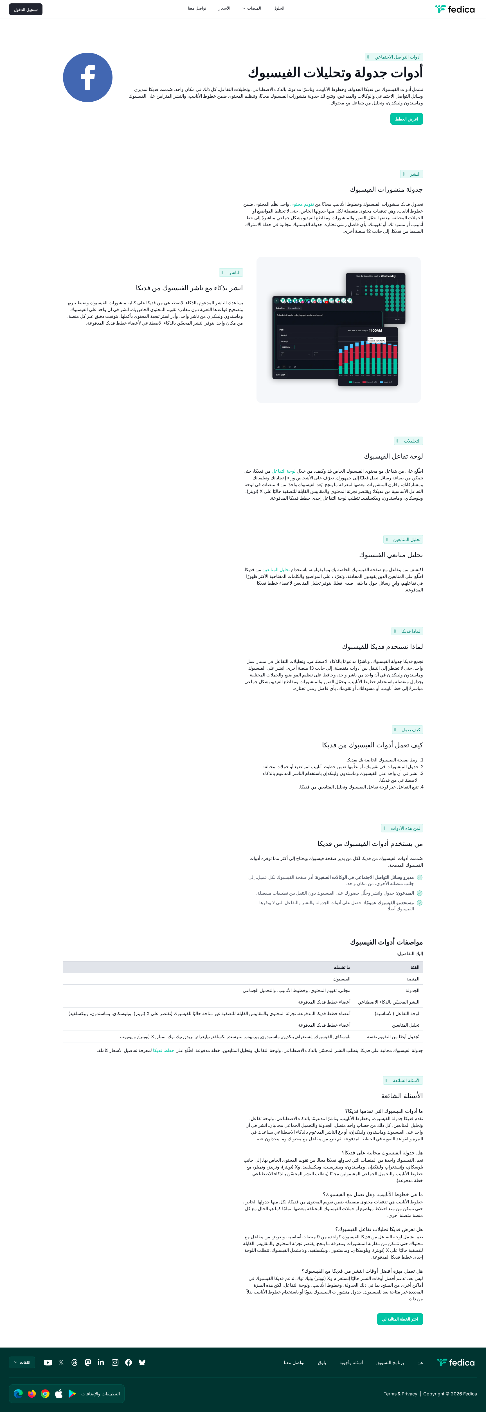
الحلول (278, 8)
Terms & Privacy (400, 1394)
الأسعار (224, 8)
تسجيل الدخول (26, 9)
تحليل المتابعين (276, 569)
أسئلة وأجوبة (351, 1362)
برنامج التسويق (390, 1362)
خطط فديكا (163, 1050)
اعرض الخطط (406, 119)
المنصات (254, 8)
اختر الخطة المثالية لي (400, 1319)
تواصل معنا (197, 8)
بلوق (322, 1362)
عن (420, 1362)
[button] (22, 1362)
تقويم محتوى (302, 204)
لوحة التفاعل (284, 471)
